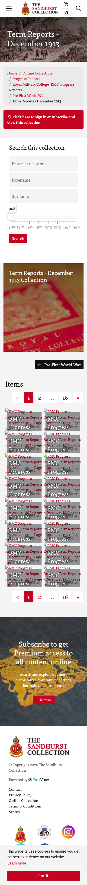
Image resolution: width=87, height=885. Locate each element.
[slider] (11, 216)
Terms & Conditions (25, 806)
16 (65, 397)
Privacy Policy (20, 795)
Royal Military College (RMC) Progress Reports (41, 87)
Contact (15, 789)
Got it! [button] (43, 876)
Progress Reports (26, 78)
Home (12, 73)
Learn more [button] (16, 863)
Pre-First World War (29, 95)
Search (18, 238)
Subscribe (43, 700)
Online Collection (37, 73)
